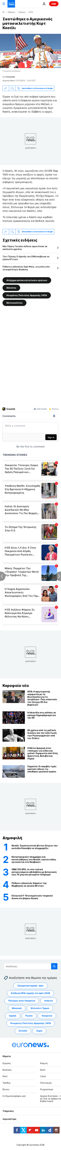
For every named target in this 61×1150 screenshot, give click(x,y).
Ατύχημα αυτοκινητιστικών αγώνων (26, 280)
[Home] (3, 12)
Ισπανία (48, 1000)
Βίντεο (6, 1089)
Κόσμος (22, 12)
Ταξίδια (6, 1082)
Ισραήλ (12, 1015)
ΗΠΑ (31, 12)
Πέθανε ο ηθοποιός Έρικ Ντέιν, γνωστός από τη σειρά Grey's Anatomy (26, 268)
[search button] (54, 966)
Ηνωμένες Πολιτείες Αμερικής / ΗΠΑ (26, 295)
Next (5, 1076)
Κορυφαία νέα (16, 685)
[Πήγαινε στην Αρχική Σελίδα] (11, 4)
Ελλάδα (23, 1030)
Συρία (39, 1030)
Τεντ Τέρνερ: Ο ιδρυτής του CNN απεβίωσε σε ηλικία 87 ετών (26, 258)
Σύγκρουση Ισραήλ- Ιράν (30, 985)
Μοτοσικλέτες (14, 302)
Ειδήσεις (11, 12)
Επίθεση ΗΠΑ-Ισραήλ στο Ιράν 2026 (30, 993)
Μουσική (17, 1008)
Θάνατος (11, 287)
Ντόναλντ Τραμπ (40, 1008)
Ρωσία (29, 1015)
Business (7, 1069)
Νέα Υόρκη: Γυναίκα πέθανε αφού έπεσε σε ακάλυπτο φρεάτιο (25, 247)
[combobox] (30, 966)
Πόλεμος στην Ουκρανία (21, 1000)
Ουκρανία (47, 1015)
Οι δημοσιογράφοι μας (14, 1096)
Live (54, 3)
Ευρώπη (7, 1063)
